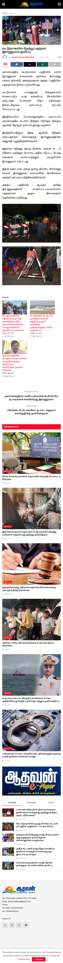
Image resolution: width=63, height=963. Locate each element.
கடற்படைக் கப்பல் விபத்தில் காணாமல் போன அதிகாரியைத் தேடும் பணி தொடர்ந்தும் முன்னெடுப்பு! (30, 700)
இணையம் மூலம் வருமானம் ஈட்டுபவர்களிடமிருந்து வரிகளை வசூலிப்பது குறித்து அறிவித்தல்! (29, 533)
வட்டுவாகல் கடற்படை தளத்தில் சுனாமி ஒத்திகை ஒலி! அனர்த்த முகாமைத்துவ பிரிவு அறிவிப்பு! (41, 323)
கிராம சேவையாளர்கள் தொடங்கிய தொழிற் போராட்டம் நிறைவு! (31, 478)
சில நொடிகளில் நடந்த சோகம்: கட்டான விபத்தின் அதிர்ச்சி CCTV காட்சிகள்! (37, 825)
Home (4, 13)
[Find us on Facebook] (5, 925)
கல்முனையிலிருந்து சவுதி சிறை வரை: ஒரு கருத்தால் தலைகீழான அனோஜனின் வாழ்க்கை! (37, 837)
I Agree (39, 959)
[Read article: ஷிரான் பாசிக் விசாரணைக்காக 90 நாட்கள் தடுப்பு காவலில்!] (31, 619)
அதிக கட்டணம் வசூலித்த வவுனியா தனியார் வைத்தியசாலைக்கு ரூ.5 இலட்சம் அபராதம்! (35, 851)
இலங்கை (12, 13)
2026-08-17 (8, 483)
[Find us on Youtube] (26, 925)
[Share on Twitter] (30, 64)
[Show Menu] (3, 4)
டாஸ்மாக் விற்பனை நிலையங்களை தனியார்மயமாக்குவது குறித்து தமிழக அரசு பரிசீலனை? (36, 812)
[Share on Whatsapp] (42, 64)
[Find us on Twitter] (12, 925)
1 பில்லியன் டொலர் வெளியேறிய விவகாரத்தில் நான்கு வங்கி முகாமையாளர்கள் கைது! (31, 755)
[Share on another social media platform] (55, 64)
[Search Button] (59, 4)
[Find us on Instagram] (19, 925)
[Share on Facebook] (17, 64)
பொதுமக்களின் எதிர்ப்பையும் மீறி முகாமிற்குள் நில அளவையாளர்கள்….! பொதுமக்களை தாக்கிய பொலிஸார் (13, 323)
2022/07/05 (44, 57)
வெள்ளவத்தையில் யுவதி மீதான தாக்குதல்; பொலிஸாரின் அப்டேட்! (34, 864)
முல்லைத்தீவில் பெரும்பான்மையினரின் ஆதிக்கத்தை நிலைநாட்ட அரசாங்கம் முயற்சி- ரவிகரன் (14, 363)
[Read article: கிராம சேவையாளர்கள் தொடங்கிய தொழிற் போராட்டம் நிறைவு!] (31, 453)
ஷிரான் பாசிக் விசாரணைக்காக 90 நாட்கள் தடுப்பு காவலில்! (28, 644)
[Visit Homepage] (31, 4)
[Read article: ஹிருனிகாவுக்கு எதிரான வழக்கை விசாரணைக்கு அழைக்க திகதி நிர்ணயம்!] (31, 564)
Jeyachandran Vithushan (22, 57)
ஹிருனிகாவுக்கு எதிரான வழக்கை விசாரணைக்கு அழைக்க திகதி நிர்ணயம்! (29, 589)
